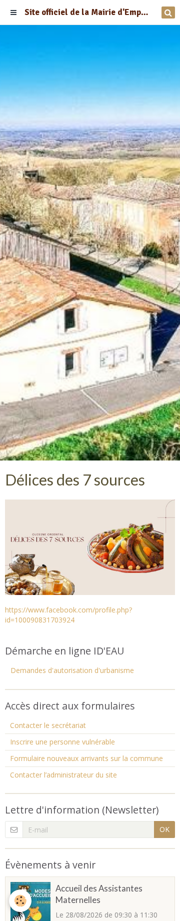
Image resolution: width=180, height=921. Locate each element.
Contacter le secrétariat (48, 725)
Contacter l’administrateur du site (63, 775)
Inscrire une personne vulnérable (62, 741)
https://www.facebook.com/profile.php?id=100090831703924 (68, 614)
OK (165, 829)
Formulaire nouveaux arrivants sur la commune (86, 758)
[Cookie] (20, 901)
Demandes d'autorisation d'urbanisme (72, 670)
